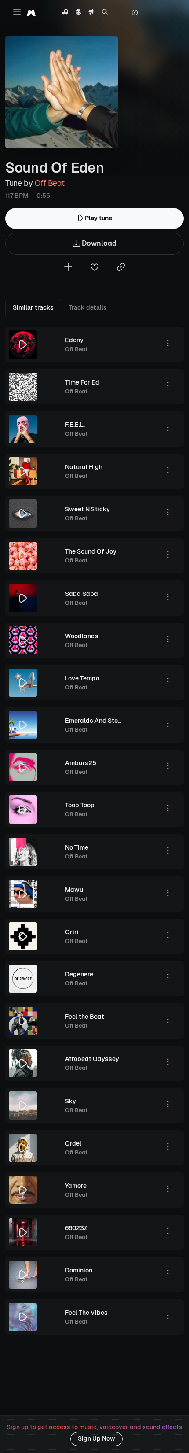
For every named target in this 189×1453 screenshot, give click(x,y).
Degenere (79, 974)
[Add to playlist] (68, 268)
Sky (70, 1101)
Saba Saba (81, 594)
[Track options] (167, 344)
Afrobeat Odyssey (92, 1059)
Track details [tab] (88, 307)
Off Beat (49, 183)
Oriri (72, 932)
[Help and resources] (134, 13)
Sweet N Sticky (87, 509)
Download (98, 243)
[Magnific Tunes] (31, 12)
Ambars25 (80, 763)
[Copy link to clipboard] (120, 268)
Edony (74, 340)
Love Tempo (82, 678)
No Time (76, 847)
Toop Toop (79, 805)
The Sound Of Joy (90, 551)
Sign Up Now (96, 1438)
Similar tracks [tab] (33, 307)
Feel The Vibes (86, 1312)
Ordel (73, 1143)
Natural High (83, 467)
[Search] (105, 13)
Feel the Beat (84, 1016)
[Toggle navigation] (17, 11)
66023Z (76, 1228)
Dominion (78, 1270)
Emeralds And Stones (96, 721)
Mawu (74, 890)
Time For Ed (82, 382)
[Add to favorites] (94, 268)
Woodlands (81, 636)
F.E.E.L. (75, 425)
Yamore (76, 1186)
